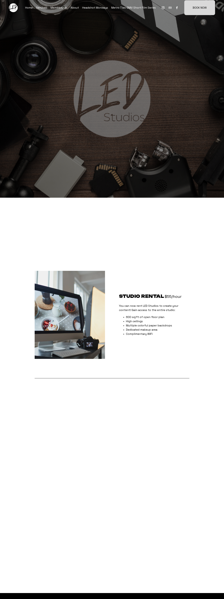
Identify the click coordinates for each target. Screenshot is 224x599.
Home (29, 7)
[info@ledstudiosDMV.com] (170, 7)
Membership (59, 7)
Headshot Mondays (95, 7)
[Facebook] (177, 7)
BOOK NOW (200, 7)
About (75, 7)
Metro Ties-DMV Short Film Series (133, 7)
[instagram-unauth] (163, 7)
